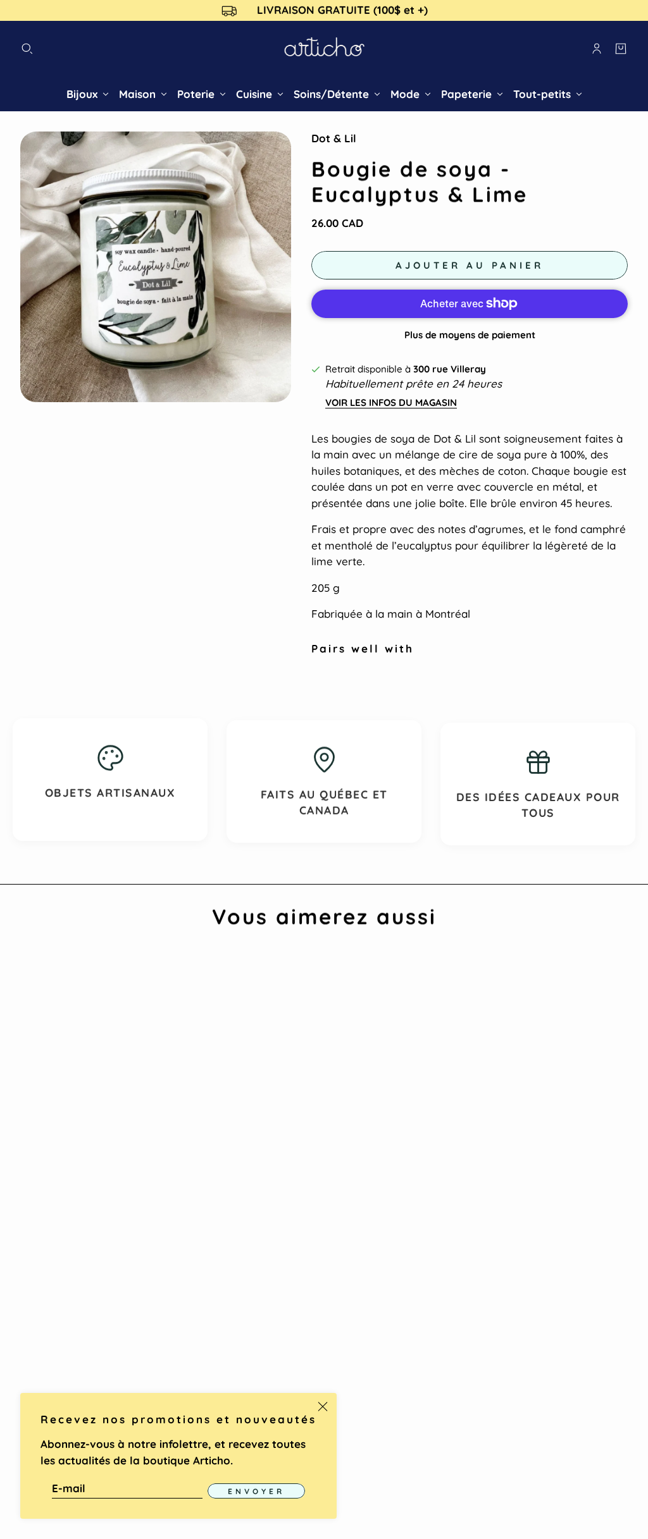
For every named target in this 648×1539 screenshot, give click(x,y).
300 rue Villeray (449, 369)
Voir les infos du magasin (391, 402)
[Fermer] (322, 1407)
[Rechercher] (27, 49)
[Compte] (597, 49)
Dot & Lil (333, 138)
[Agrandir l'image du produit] (155, 267)
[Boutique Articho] (324, 49)
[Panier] (621, 49)
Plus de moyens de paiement (469, 335)
